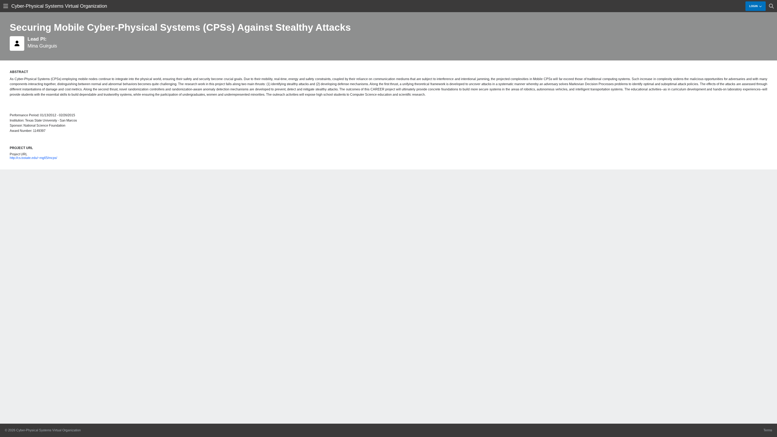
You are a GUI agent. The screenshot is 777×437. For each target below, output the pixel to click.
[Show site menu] (5, 6)
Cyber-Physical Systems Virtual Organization (59, 6)
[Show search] (771, 6)
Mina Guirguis (42, 46)
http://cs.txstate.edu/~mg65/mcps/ (33, 158)
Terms (767, 430)
